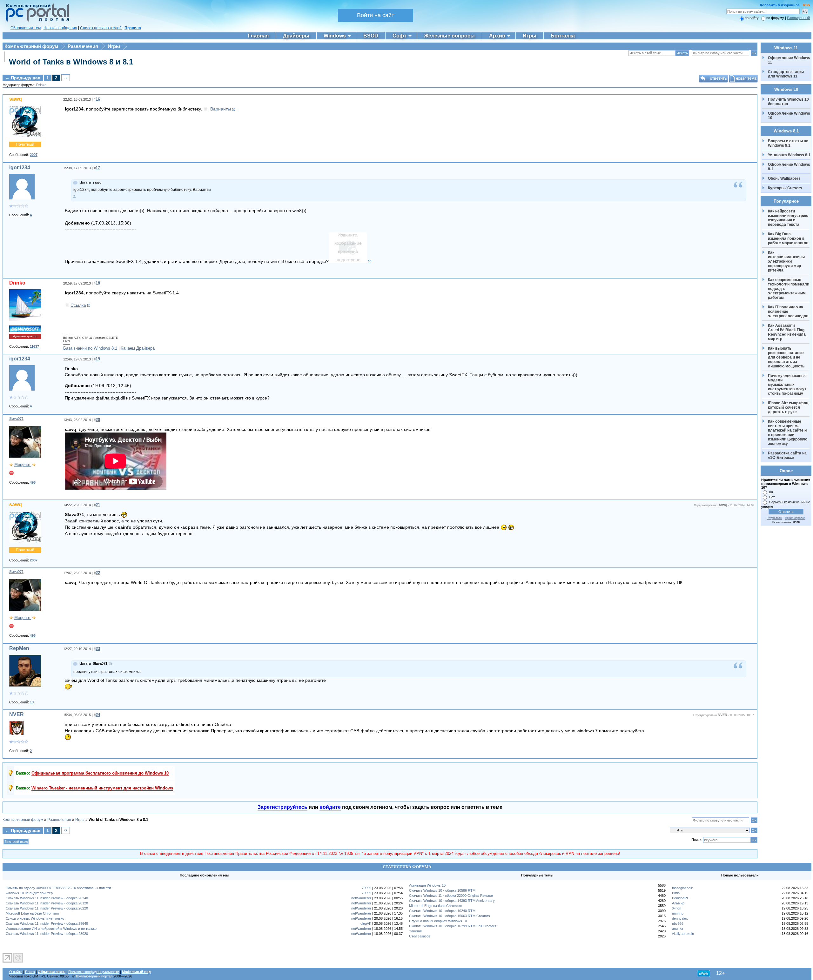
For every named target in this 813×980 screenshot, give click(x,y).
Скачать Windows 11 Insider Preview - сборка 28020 (47, 934)
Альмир (678, 903)
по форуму (775, 18)
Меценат (22, 464)
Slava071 (16, 418)
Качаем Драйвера (138, 348)
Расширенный (798, 18)
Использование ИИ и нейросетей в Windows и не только (51, 928)
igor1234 (19, 167)
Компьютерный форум (31, 46)
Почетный (25, 144)
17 (98, 167)
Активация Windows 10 (427, 885)
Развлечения (83, 46)
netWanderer (361, 898)
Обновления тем (25, 28)
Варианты (220, 108)
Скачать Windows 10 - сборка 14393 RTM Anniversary (452, 901)
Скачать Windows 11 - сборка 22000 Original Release (451, 895)
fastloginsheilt (682, 888)
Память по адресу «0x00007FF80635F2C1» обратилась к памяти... (60, 888)
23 (98, 648)
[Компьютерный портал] (36, 21)
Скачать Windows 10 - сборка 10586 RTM (442, 890)
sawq (15, 99)
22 (98, 572)
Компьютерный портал (94, 976)
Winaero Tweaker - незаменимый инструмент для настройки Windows (102, 788)
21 (98, 504)
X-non (676, 908)
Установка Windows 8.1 (789, 155)
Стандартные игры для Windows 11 (786, 74)
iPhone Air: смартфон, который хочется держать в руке (789, 407)
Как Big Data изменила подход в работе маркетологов (788, 238)
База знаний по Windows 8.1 (90, 348)
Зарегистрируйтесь (282, 807)
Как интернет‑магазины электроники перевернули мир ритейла (787, 261)
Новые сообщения (60, 28)
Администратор (25, 336)
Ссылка (78, 305)
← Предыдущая (22, 77)
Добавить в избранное (780, 5)
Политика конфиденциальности (93, 972)
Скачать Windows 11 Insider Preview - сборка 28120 (47, 903)
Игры (114, 46)
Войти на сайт (375, 15)
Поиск (30, 972)
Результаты (774, 518)
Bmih (676, 893)
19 (98, 359)
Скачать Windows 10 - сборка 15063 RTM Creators (449, 916)
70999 (366, 888)
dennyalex (680, 918)
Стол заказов (419, 936)
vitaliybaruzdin (683, 934)
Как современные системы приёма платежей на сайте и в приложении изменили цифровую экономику (788, 432)
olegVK (365, 923)
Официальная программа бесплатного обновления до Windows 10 (100, 773)
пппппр (677, 913)
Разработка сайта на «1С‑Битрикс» (788, 455)
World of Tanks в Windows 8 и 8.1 (71, 61)
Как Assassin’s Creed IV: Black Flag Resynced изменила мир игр (787, 332)
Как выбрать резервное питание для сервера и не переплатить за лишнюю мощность (786, 357)
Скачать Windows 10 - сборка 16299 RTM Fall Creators (452, 926)
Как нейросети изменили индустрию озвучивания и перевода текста (788, 218)
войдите (330, 807)
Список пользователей (101, 28)
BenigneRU (680, 898)
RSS (806, 5)
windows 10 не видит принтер (29, 893)
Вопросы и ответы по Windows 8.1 (788, 143)
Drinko (41, 85)
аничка (677, 928)
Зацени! (415, 931)
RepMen (19, 648)
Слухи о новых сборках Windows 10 (438, 921)
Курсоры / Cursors (785, 188)
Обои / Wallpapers (784, 178)
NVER (16, 714)
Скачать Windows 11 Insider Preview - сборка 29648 (47, 923)
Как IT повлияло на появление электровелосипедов (788, 311)
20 (98, 419)
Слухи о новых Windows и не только (35, 918)
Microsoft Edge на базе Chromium (32, 913)
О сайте (15, 972)
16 (98, 99)
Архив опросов (795, 518)
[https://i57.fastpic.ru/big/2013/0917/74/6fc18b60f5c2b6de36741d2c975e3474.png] (350, 262)
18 (98, 283)
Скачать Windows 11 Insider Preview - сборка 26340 (47, 898)
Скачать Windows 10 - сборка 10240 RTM (442, 911)
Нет (772, 497)
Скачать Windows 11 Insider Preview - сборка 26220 (47, 908)
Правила (132, 28)
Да (771, 492)
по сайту (752, 18)
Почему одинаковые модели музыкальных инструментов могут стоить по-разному (788, 384)
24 (98, 714)
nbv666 (677, 923)
